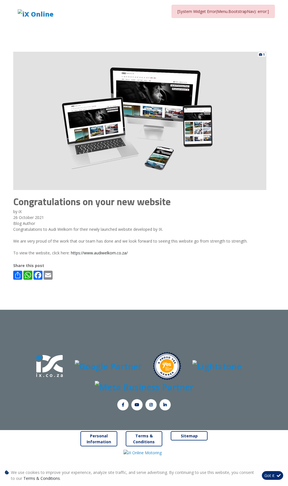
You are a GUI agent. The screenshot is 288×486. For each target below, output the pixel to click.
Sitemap (189, 435)
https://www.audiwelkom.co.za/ (99, 253)
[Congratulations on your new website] (139, 120)
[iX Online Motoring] (144, 452)
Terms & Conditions (144, 438)
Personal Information (99, 438)
